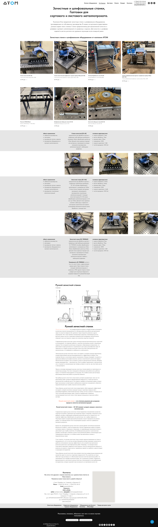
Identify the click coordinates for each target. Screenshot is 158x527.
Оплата (116, 3)
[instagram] (152, 3)
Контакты (129, 3)
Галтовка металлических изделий (72, 520)
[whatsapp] (149, 3)
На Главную (102, 3)
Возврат (122, 3)
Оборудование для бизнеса (87, 505)
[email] (102, 525)
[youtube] (154, 3)
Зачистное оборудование (54, 505)
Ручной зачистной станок (62, 329)
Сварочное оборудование (71, 505)
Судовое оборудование (71, 506)
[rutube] (114, 525)
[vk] (104, 525)
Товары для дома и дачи (104, 505)
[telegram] (111, 525)
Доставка (110, 3)
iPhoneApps (90, 506)
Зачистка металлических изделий (85, 520)
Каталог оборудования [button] (90, 3)
